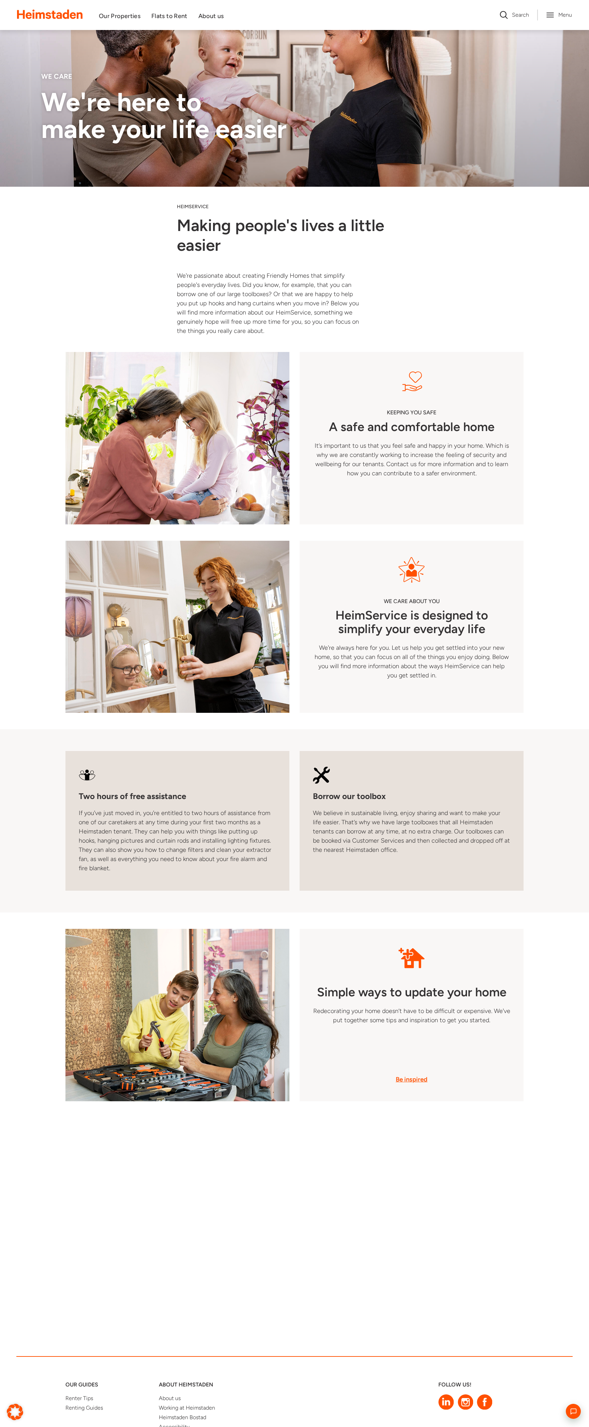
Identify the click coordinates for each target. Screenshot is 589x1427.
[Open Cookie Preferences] (15, 1411)
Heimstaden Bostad (182, 1417)
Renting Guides (84, 1408)
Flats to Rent (169, 16)
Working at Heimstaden (187, 1408)
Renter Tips (79, 1398)
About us (211, 16)
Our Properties (119, 16)
